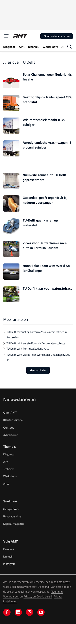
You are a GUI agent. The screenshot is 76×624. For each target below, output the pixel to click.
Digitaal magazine (13, 523)
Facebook (8, 549)
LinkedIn (8, 556)
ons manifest (62, 582)
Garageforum (11, 509)
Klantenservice (13, 420)
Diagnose (8, 454)
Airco (6, 483)
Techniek (8, 469)
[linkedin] (18, 612)
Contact (8, 427)
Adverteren (10, 435)
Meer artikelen (38, 370)
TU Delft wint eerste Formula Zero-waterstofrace (35, 343)
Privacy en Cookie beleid (38, 596)
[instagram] (29, 612)
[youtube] (41, 612)
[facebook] (7, 612)
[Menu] (6, 36)
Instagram (9, 564)
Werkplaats (10, 476)
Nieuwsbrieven (19, 399)
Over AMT (10, 412)
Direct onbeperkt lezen (57, 36)
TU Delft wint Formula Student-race (27, 348)
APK (5, 461)
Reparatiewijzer (12, 516)
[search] (69, 46)
